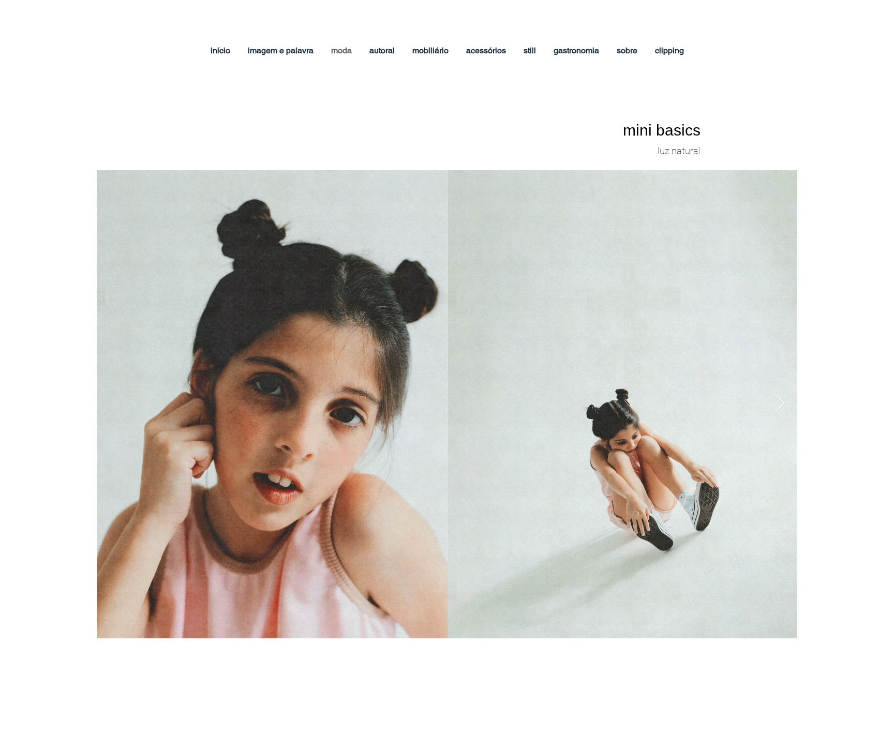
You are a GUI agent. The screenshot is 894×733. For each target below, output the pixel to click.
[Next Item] (779, 404)
